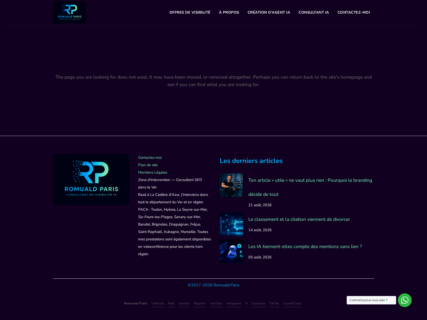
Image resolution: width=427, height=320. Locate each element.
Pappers (200, 303)
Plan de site (148, 164)
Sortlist (184, 303)
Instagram (234, 303)
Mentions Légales (152, 172)
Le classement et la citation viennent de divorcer (299, 219)
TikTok (274, 303)
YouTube (216, 303)
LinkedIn (158, 303)
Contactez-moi (150, 157)
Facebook (258, 303)
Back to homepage (213, 106)
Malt (171, 303)
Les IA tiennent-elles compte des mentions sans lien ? (305, 246)
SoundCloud (292, 303)
